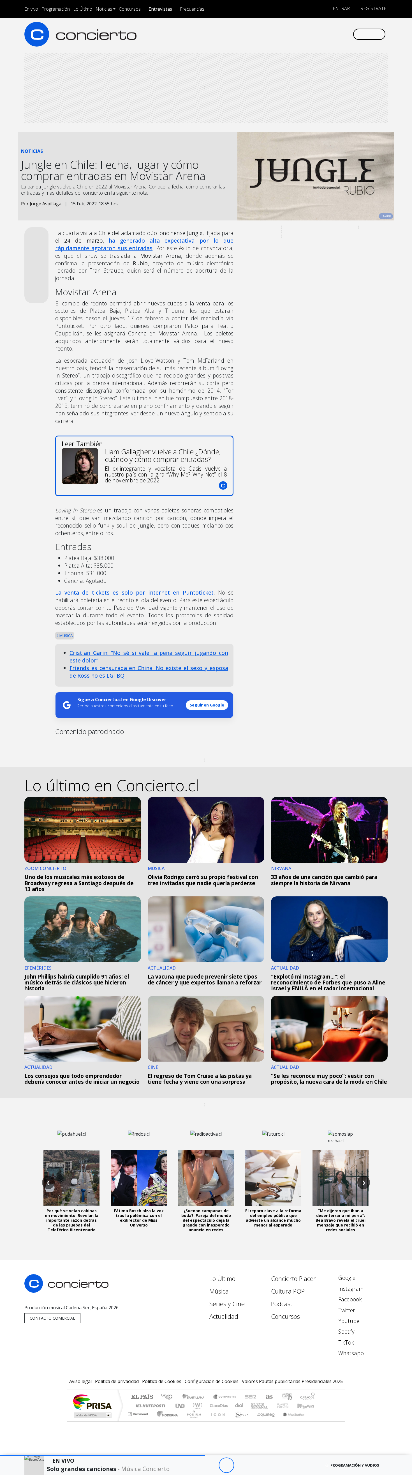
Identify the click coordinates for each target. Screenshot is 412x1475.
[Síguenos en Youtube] (320, 34)
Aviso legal (80, 1381)
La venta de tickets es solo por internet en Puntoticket (134, 592)
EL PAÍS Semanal (254, 1405)
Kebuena (308, 1405)
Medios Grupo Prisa (92, 1415)
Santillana (195, 1397)
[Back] (195, 1465)
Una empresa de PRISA (92, 1402)
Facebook (349, 1299)
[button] (102, 1455)
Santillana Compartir (225, 1397)
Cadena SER (250, 1397)
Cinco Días (218, 1405)
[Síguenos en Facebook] (302, 34)
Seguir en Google (207, 705)
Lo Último (82, 9)
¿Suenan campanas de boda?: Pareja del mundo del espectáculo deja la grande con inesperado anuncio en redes (206, 1220)
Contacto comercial (52, 1318)
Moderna (166, 1421)
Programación (55, 9)
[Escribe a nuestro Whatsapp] (348, 34)
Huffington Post (149, 1405)
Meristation (290, 1421)
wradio (196, 1405)
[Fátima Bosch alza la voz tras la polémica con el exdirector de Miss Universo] (139, 1178)
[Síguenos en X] (311, 34)
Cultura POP (288, 1291)
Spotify (346, 1331)
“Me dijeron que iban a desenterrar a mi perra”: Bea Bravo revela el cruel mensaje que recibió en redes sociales (340, 1220)
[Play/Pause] (226, 1465)
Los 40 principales (168, 1397)
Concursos (130, 9)
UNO (180, 1405)
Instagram (350, 1288)
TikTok (345, 1342)
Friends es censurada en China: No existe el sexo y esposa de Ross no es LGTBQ (149, 671)
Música (66, 635)
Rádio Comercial (316, 1421)
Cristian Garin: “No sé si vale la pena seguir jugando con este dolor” (149, 656)
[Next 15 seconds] (241, 1465)
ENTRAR (341, 8)
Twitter (346, 1310)
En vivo (31, 9)
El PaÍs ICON (217, 1421)
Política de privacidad (117, 1381)
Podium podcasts (138, 1412)
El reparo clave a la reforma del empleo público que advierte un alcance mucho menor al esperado (273, 1217)
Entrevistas (160, 9)
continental (239, 1405)
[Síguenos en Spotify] (329, 34)
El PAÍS (142, 1397)
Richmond (138, 1421)
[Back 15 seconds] (211, 1465)
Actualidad (223, 1316)
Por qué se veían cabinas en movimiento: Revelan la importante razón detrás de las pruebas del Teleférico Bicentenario (71, 1220)
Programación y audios (355, 1465)
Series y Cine (227, 1303)
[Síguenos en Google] (283, 34)
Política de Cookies (161, 1381)
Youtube (348, 1321)
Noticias (104, 9)
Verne (271, 1405)
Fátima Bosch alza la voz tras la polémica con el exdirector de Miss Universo (139, 1217)
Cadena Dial (288, 1405)
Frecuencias (192, 9)
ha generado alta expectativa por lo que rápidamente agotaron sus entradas (144, 244)
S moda (239, 1421)
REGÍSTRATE (372, 8)
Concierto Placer (293, 1278)
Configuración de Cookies (212, 1381)
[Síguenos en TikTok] (339, 34)
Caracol (307, 1397)
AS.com (268, 1397)
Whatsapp (350, 1353)
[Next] (257, 1465)
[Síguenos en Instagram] (292, 34)
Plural (192, 1421)
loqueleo (263, 1421)
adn (287, 1397)
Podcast (281, 1303)
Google (346, 1277)
